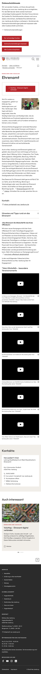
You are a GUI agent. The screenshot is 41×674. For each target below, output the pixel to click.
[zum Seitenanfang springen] (37, 560)
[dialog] (20, 28)
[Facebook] (3, 661)
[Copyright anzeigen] (38, 108)
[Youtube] (7, 661)
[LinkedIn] (16, 661)
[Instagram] (11, 661)
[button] (20, 214)
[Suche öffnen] (33, 59)
